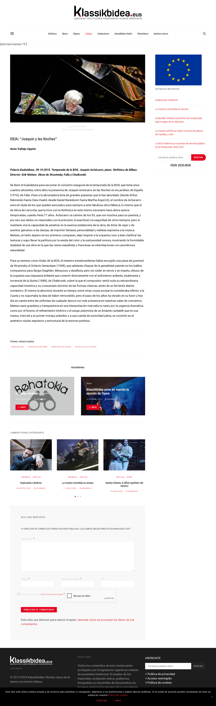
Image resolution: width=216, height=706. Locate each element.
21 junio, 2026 (70, 488)
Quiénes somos (161, 33)
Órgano (76, 33)
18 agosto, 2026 (23, 488)
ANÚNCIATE (153, 658)
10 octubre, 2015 (23, 399)
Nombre (25, 578)
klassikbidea (77, 367)
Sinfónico (52, 33)
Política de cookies (159, 682)
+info (117, 700)
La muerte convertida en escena (77, 483)
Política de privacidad (52, 594)
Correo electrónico (71, 578)
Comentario (27, 539)
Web (103, 579)
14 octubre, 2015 (94, 399)
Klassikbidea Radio (123, 33)
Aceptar (102, 700)
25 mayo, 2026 (117, 491)
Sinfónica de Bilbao (61, 347)
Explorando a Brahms (31, 483)
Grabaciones (103, 33)
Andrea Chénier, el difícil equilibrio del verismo (124, 484)
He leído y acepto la (43, 594)
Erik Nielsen (18, 347)
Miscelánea (143, 33)
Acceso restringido (159, 678)
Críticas (88, 33)
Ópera (65, 33)
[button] (75, 496)
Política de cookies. (118, 695)
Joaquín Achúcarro (38, 347)
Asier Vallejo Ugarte (86, 347)
